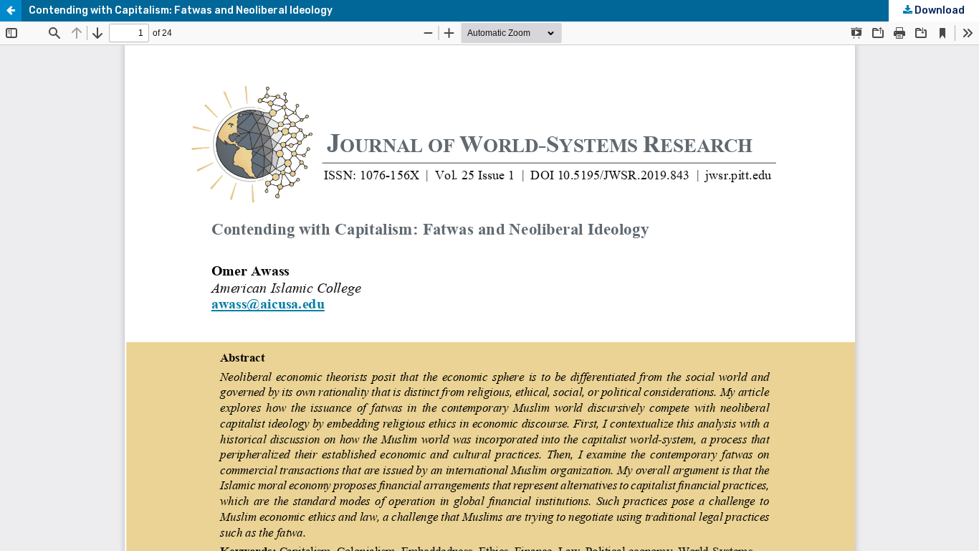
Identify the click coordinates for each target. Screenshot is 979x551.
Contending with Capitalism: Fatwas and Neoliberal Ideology (181, 10)
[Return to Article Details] (11, 11)
